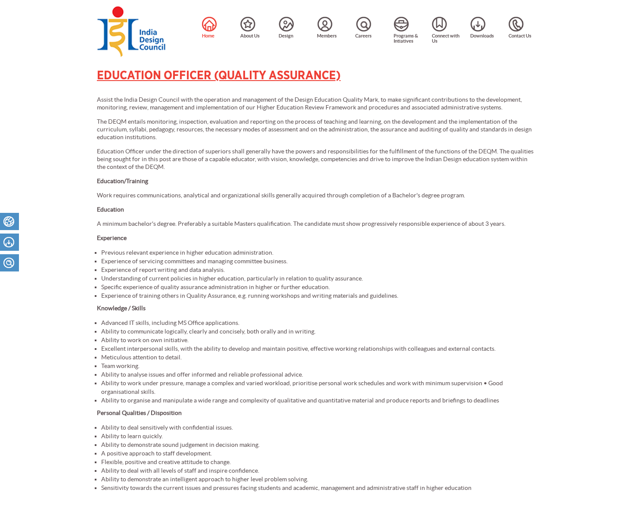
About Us (250, 35)
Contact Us (520, 35)
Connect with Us (445, 38)
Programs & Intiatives (406, 38)
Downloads (482, 35)
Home (208, 35)
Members (327, 35)
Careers (363, 35)
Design (286, 35)
